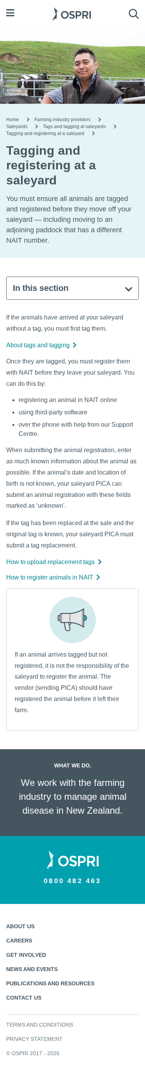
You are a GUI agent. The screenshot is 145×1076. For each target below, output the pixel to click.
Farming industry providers (62, 119)
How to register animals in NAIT (49, 577)
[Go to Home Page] (71, 13)
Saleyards (16, 126)
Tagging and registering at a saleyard (45, 133)
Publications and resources (50, 983)
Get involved (26, 955)
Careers (19, 940)
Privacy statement (34, 1039)
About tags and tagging (38, 345)
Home (12, 119)
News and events (32, 969)
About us (20, 926)
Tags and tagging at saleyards (74, 126)
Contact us (23, 998)
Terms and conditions (39, 1025)
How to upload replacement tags (50, 562)
